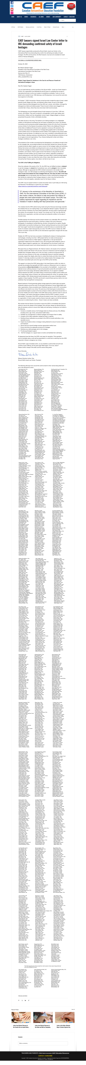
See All (73, 1009)
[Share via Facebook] (18, 1000)
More (63, 27)
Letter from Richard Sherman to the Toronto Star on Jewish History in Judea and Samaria (21, 1026)
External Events (56, 27)
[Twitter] (12, 6)
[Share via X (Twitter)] (22, 1000)
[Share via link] (28, 1000)
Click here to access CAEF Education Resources (54, 1053)
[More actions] (67, 36)
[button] (19, 17)
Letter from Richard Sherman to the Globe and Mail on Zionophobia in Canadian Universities (43, 1026)
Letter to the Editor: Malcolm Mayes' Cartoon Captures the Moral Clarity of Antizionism (63, 1026)
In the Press (39, 27)
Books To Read (47, 27)
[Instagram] (12, 12)
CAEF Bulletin (20, 27)
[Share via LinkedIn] (25, 1000)
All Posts (13, 27)
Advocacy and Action (30, 27)
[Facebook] (12, 2)
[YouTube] (12, 9)
